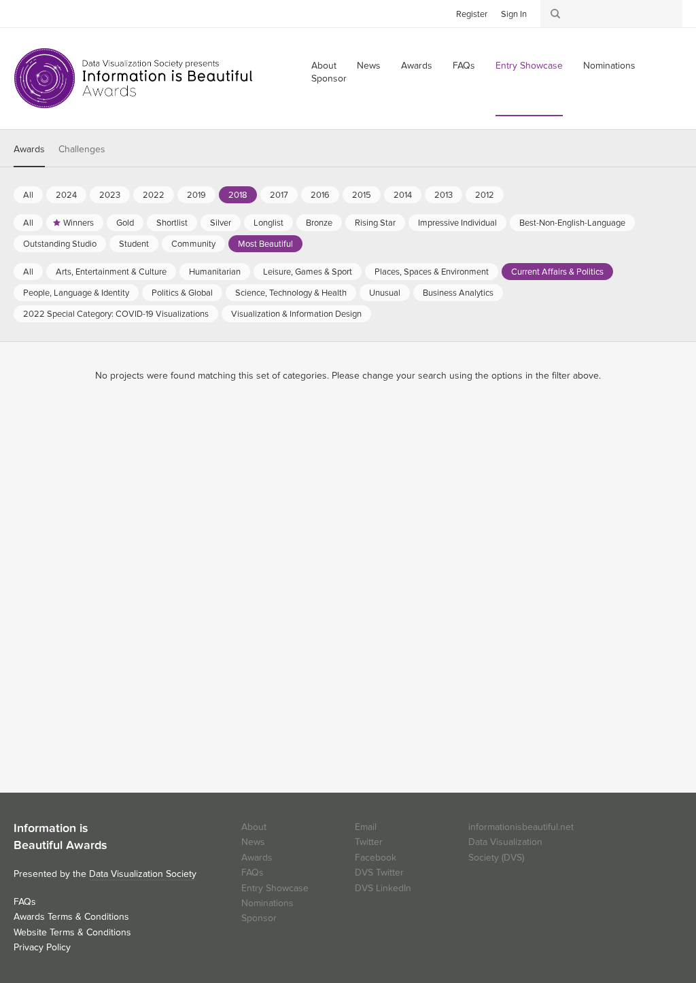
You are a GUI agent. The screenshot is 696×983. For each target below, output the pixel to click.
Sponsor (329, 78)
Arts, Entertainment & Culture (111, 271)
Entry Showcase (529, 65)
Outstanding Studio (60, 244)
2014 (403, 195)
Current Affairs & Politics (557, 271)
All (28, 195)
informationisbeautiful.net (521, 827)
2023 (109, 195)
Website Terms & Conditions (72, 932)
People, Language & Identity (76, 293)
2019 (196, 195)
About (253, 827)
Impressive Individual (457, 223)
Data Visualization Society (142, 874)
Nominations (609, 65)
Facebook (44, 13)
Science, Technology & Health (291, 293)
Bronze (319, 223)
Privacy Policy (42, 947)
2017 (279, 195)
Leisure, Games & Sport (307, 271)
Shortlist (172, 223)
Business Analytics (458, 293)
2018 (237, 195)
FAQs (464, 65)
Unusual (384, 293)
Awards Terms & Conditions (71, 916)
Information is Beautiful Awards (134, 78)
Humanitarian (215, 271)
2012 (484, 195)
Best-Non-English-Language (572, 223)
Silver (220, 223)
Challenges (81, 149)
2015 (361, 195)
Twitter (24, 13)
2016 (320, 195)
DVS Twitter (379, 872)
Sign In (514, 14)
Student (134, 244)
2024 (66, 195)
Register (471, 14)
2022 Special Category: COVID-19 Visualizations (116, 314)
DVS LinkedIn (383, 888)
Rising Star (375, 223)
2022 (153, 195)
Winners (78, 223)
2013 (443, 195)
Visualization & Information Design (296, 314)
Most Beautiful (265, 244)
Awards (416, 65)
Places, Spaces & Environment (432, 271)
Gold (125, 223)
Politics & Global (182, 293)
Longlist (268, 223)
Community (193, 244)
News (369, 65)
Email (366, 827)
